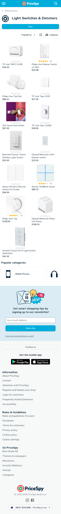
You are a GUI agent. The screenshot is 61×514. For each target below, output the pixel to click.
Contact (6, 380)
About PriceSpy (10, 375)
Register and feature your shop (19, 389)
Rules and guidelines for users (18, 415)
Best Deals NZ (10, 451)
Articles (6, 470)
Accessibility (9, 404)
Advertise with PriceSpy (15, 385)
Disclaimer (8, 420)
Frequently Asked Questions (17, 399)
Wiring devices (11, 11)
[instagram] (27, 500)
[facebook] (32, 500)
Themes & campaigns (14, 455)
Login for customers (13, 394)
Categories (8, 474)
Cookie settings (10, 439)
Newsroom (8, 460)
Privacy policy (10, 430)
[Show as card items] (41, 35)
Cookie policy (9, 434)
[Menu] (3, 3)
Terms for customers (13, 425)
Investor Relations (12, 465)
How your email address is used (19, 336)
